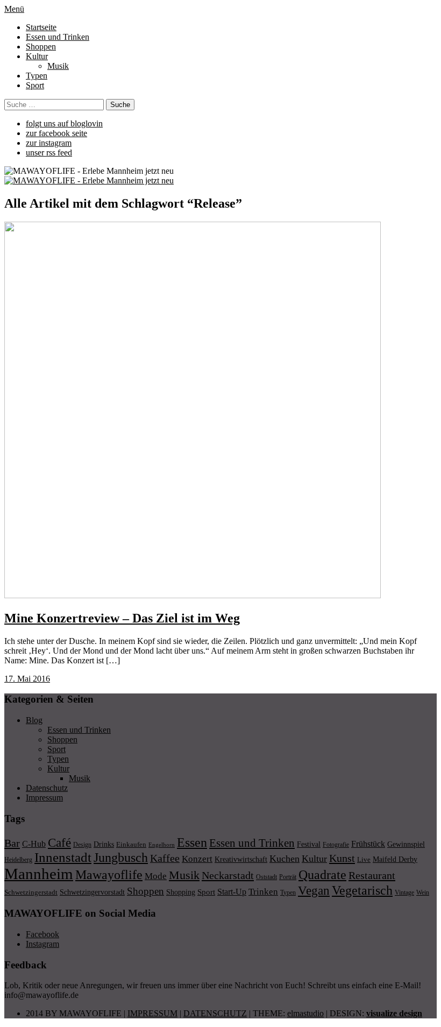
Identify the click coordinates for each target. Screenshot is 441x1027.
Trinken (263, 891)
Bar (12, 843)
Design (82, 844)
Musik (58, 65)
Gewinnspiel (406, 844)
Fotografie (336, 844)
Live (364, 859)
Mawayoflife (109, 875)
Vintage (404, 892)
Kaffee (165, 858)
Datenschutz (47, 787)
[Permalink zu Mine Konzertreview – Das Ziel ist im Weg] (192, 595)
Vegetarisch (362, 890)
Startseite (41, 27)
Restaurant (371, 875)
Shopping (180, 892)
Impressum (44, 797)
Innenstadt (62, 857)
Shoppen (41, 46)
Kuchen (284, 858)
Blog (34, 720)
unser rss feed (49, 152)
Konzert (197, 859)
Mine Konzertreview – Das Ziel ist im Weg (122, 618)
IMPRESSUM (152, 1013)
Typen (36, 75)
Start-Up (231, 891)
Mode (156, 876)
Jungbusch (121, 857)
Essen (192, 842)
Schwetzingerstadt (31, 892)
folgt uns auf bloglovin (64, 123)
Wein (422, 892)
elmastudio (305, 1013)
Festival (309, 844)
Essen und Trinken (57, 36)
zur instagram (49, 142)
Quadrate (322, 875)
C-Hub (34, 843)
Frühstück (368, 843)
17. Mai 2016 (27, 678)
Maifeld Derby (395, 859)
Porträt (287, 877)
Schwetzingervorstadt (92, 892)
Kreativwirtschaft (241, 859)
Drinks (104, 844)
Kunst (342, 858)
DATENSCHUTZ (215, 1013)
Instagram (42, 943)
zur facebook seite (56, 133)
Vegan (314, 890)
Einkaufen (131, 844)
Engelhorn (161, 845)
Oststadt (266, 877)
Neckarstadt (228, 875)
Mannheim (38, 873)
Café (59, 842)
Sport (35, 85)
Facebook (42, 934)
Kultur (37, 56)
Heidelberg (18, 859)
